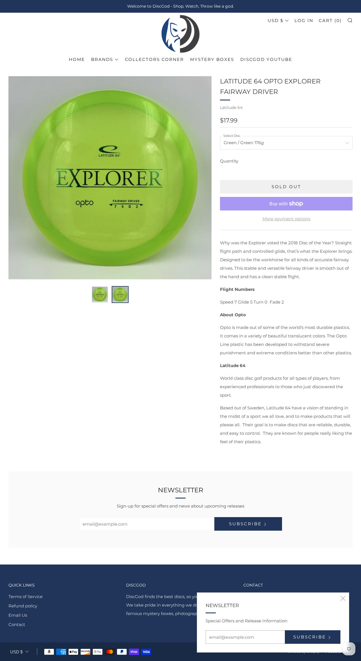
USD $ (275, 20)
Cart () (330, 20)
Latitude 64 (231, 107)
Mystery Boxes (212, 59)
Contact (16, 624)
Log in (303, 20)
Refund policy (22, 606)
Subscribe (245, 523)
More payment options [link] (286, 218)
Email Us (17, 615)
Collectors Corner (154, 59)
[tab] (99, 294)
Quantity (229, 161)
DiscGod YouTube (266, 59)
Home (77, 59)
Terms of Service (25, 596)
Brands (102, 59)
